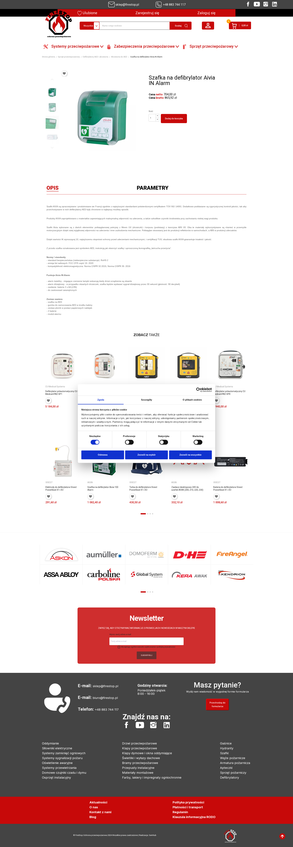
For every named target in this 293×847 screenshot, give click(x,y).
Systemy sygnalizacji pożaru (62, 758)
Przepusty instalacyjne (138, 768)
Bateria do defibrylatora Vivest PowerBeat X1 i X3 (227, 488)
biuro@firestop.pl (105, 698)
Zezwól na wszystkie (190, 455)
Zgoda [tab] (100, 399)
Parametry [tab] (152, 188)
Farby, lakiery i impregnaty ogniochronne (151, 777)
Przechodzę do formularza (217, 704)
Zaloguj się (206, 13)
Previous (52, 79)
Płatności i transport (188, 807)
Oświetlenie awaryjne (57, 763)
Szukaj (178, 26)
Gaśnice (226, 743)
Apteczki (226, 768)
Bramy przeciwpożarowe (140, 763)
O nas (93, 807)
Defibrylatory (229, 777)
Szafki (224, 753)
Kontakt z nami (100, 812)
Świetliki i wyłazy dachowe (141, 758)
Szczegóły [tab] (146, 399)
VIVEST (49, 482)
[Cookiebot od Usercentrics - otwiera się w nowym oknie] (198, 389)
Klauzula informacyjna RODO (194, 817)
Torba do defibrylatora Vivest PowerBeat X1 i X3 (143, 488)
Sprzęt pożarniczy (233, 772)
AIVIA (90, 482)
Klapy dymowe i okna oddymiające (147, 753)
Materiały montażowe (137, 772)
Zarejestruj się (147, 13)
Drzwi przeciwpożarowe (139, 743)
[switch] (129, 442)
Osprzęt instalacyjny (56, 777)
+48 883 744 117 (174, 4)
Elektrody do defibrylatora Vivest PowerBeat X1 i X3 (61, 488)
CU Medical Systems (55, 386)
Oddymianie (50, 743)
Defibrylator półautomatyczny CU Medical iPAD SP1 (61, 392)
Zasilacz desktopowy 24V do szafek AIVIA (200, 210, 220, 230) (187, 488)
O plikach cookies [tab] (192, 399)
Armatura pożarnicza (235, 763)
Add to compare (76, 411)
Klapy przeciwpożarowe (139, 748)
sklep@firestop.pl (127, 4)
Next (52, 147)
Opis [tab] (53, 188)
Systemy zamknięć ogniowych (63, 753)
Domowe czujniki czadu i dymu (64, 772)
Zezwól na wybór (146, 455)
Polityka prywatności (188, 802)
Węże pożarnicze (232, 758)
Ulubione (89, 13)
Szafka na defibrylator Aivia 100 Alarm (102, 488)
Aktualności (98, 802)
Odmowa (102, 455)
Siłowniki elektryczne (57, 748)
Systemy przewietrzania (59, 768)
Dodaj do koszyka (174, 118)
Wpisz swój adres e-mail (120, 634)
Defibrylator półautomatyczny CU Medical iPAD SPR (229, 392)
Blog (92, 817)
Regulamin (180, 812)
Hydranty (226, 748)
